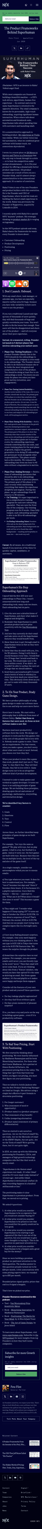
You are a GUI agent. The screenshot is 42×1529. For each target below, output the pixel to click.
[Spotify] (12, 283)
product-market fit (21, 219)
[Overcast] (25, 283)
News (4, 1511)
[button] (37, 4)
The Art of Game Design (22, 1323)
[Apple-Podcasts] (5, 283)
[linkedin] (21, 48)
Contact (24, 1511)
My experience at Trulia (29, 135)
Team (4, 1492)
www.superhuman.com (12, 1335)
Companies (7, 1497)
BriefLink (15, 1405)
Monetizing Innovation (21, 1310)
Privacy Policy (28, 1501)
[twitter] (14, 48)
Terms (23, 1506)
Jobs (4, 1506)
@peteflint (28, 38)
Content (6, 1488)
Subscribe (34, 19)
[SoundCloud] (18, 283)
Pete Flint (14, 38)
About (5, 1501)
